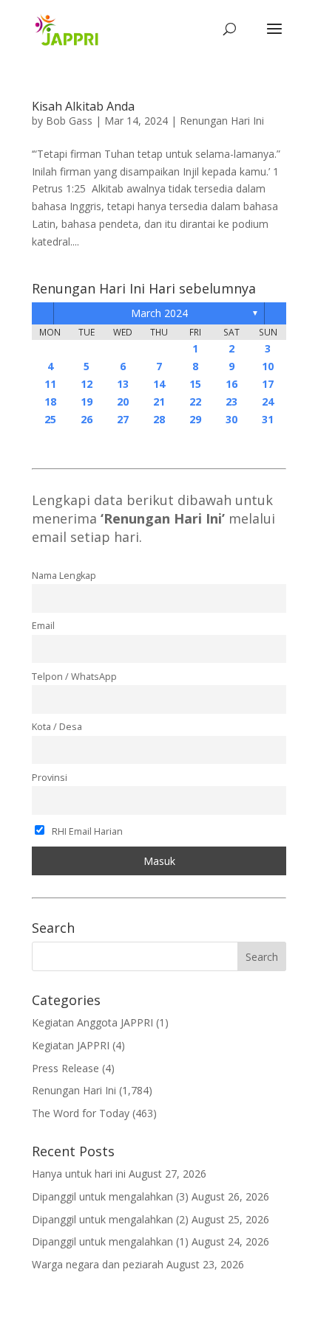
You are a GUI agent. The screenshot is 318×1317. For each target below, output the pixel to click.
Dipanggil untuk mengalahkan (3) (110, 1196)
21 (159, 402)
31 (268, 419)
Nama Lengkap (64, 575)
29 (195, 419)
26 (86, 419)
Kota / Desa (57, 726)
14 (159, 384)
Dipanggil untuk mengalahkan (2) (110, 1219)
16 (231, 384)
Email (43, 625)
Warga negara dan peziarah (97, 1264)
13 (123, 384)
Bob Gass (69, 121)
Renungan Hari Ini (222, 121)
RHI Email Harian (86, 831)
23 (231, 402)
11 (50, 384)
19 (86, 402)
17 (268, 384)
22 (195, 402)
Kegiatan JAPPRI (70, 1045)
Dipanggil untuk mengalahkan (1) (110, 1241)
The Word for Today (80, 1113)
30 (231, 419)
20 (123, 402)
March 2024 (159, 313)
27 (123, 419)
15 (195, 384)
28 (159, 419)
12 (86, 384)
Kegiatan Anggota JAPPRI (92, 1022)
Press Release (65, 1068)
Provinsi (49, 777)
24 (268, 402)
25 (50, 419)
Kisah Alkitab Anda (83, 106)
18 (50, 402)
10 (268, 366)
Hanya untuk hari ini (79, 1174)
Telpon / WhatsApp (74, 676)
